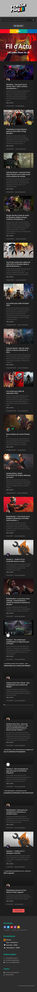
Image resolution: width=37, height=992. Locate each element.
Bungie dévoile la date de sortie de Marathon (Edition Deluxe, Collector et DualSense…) (17, 217)
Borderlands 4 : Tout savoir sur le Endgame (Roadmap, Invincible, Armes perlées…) (18, 518)
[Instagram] (21, 15)
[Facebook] (11, 15)
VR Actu (8, 940)
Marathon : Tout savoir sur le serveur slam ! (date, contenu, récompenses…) (16, 86)
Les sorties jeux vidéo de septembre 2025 (15, 392)
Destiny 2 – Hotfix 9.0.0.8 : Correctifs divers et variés (15, 560)
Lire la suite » (10, 103)
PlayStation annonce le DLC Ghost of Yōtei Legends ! (16, 891)
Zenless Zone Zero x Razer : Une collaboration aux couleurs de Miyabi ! (17, 685)
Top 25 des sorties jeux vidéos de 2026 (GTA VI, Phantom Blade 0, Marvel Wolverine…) (18, 264)
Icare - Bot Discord (12, 942)
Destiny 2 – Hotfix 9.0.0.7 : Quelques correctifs (15, 852)
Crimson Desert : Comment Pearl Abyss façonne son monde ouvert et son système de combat (18, 174)
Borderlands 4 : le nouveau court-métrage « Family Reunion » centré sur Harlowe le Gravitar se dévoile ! (18, 601)
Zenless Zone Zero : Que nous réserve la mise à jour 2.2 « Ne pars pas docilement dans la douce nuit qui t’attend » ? (17, 727)
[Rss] (24, 15)
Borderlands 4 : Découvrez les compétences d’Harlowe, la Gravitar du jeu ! (17, 812)
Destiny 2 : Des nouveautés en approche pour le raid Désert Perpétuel (17, 771)
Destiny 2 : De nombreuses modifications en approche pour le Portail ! (17, 642)
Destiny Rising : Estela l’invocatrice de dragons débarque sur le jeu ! (18, 475)
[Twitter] (14, 15)
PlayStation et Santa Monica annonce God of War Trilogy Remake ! (16, 131)
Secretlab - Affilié (11, 945)
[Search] (33, 20)
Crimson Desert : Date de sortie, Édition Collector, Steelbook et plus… (17, 350)
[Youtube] (18, 15)
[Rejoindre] (18, 25)
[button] (19, 910)
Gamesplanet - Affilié (13, 947)
